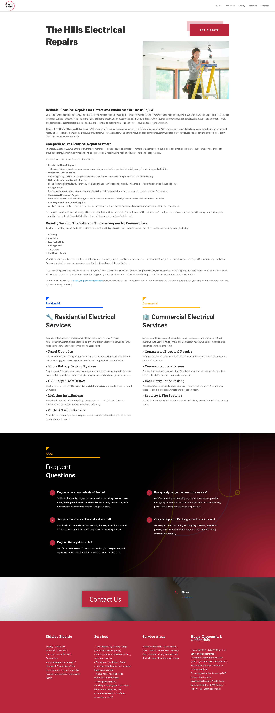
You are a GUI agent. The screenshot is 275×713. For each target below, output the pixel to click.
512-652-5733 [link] (187, 597)
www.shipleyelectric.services (59, 662)
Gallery (242, 6)
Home (218, 6)
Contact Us (265, 6)
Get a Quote (209, 30)
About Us (253, 6)
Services (228, 6)
